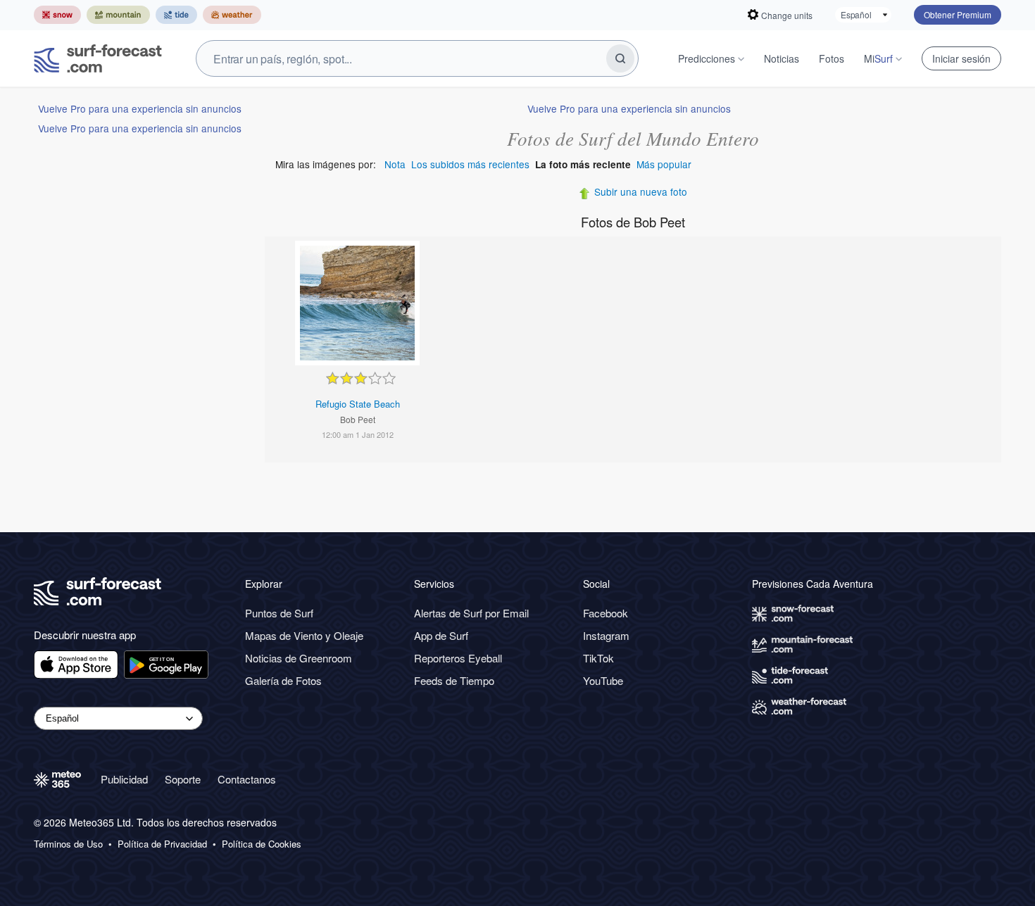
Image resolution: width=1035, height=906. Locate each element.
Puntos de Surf (279, 612)
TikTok (598, 657)
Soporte (183, 779)
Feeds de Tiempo (454, 680)
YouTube (603, 680)
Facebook (605, 612)
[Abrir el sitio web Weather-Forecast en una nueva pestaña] (232, 15)
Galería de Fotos (283, 680)
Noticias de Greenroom (298, 657)
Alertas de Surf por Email (471, 612)
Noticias (781, 58)
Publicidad (124, 779)
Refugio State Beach (357, 403)
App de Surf (441, 635)
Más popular (663, 164)
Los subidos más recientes (470, 164)
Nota (395, 164)
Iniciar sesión (961, 58)
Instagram (606, 635)
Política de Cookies (261, 844)
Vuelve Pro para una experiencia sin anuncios (140, 108)
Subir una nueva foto (640, 191)
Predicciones (706, 58)
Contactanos (247, 779)
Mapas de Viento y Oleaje (304, 635)
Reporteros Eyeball (458, 657)
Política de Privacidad (162, 844)
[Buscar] (620, 58)
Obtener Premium (957, 14)
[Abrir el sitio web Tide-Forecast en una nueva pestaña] (176, 15)
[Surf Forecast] (98, 58)
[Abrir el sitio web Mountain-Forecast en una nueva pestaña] (118, 15)
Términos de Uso (68, 844)
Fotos (831, 58)
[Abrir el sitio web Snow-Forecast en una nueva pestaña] (57, 15)
